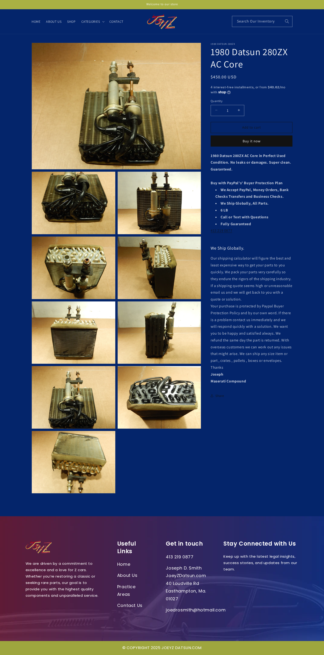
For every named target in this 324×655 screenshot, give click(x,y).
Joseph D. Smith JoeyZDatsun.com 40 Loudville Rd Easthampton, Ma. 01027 (186, 583)
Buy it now (252, 141)
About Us (127, 575)
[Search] (287, 21)
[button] (92, 22)
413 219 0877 (221, 230)
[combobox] (262, 21)
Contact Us (130, 605)
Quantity (216, 101)
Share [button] (219, 395)
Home (123, 564)
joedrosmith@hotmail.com (196, 610)
